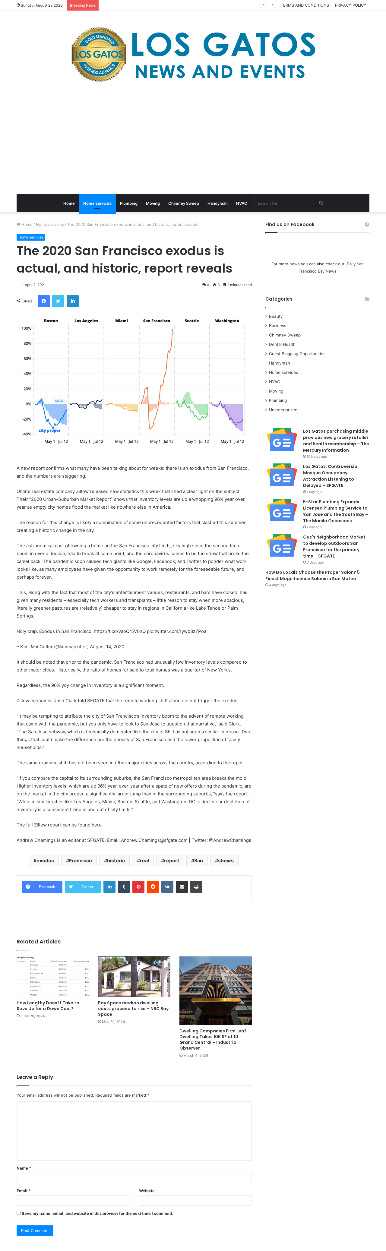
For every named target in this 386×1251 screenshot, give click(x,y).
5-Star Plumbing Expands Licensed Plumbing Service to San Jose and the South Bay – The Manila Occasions (335, 511)
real (144, 861)
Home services (97, 203)
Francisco (80, 861)
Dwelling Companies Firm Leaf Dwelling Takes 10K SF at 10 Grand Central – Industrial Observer (212, 1039)
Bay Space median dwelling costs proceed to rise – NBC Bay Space (133, 1008)
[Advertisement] (193, 140)
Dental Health (282, 344)
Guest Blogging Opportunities (297, 353)
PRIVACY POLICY (350, 5)
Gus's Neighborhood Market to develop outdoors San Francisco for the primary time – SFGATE (334, 546)
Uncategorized (283, 409)
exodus (45, 861)
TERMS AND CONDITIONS (305, 5)
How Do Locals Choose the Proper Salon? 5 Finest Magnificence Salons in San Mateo (312, 575)
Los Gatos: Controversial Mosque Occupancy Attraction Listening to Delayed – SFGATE (331, 475)
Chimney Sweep (183, 203)
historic (116, 861)
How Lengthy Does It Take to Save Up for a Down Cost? (48, 1006)
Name (24, 1168)
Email (23, 1190)
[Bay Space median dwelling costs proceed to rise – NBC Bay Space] (134, 976)
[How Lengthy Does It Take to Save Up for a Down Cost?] (53, 976)
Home (69, 203)
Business (277, 325)
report (171, 861)
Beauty (276, 316)
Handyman (217, 203)
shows (226, 861)
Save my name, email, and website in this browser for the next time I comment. (97, 1213)
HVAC (241, 203)
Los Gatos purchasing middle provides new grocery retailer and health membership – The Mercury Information (336, 440)
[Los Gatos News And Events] (193, 54)
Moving (153, 203)
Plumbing (129, 203)
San (198, 861)
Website (147, 1190)
